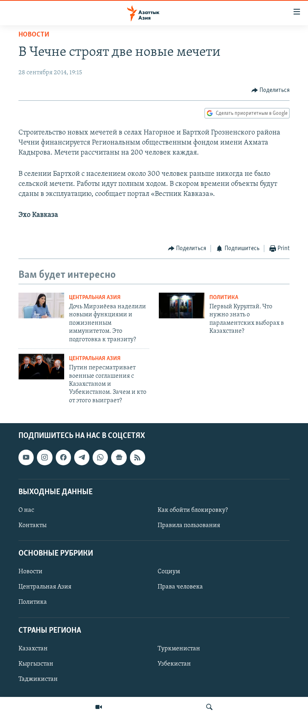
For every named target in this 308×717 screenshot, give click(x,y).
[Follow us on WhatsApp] (100, 457)
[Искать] (209, 707)
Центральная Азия (95, 298)
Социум (169, 571)
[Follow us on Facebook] (63, 457)
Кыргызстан (35, 664)
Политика (223, 298)
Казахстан (33, 649)
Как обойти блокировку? (193, 510)
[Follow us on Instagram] (44, 457)
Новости (33, 35)
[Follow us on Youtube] (26, 457)
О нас (26, 510)
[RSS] (137, 457)
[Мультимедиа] (99, 707)
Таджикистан (38, 679)
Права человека (180, 587)
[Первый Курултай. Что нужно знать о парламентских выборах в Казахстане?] (182, 305)
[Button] (270, 90)
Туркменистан (179, 649)
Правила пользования (189, 525)
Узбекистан (174, 664)
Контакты (32, 525)
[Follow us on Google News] (118, 457)
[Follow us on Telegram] (81, 457)
